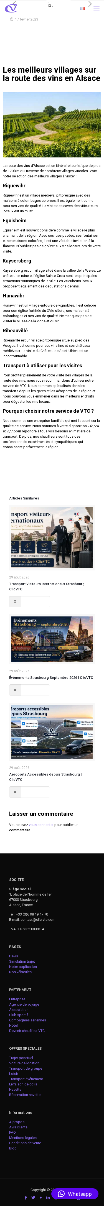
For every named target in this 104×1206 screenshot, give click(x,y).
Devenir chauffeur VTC (27, 1031)
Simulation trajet (22, 961)
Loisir (13, 1074)
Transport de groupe (25, 1068)
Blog (13, 1148)
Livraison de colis (23, 1084)
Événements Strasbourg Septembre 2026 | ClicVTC (51, 677)
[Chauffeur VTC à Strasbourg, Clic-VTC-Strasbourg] (11, 8)
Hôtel (13, 1025)
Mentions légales (23, 1138)
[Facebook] (26, 1197)
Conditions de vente (25, 1143)
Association (19, 1010)
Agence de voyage (24, 1004)
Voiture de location (24, 1063)
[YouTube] (41, 1197)
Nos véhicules (20, 972)
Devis (13, 956)
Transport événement (26, 1079)
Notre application (23, 967)
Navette (15, 1089)
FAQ (12, 1132)
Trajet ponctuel (21, 1058)
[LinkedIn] (48, 1197)
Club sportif (18, 1015)
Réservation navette (24, 1095)
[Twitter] (33, 1197)
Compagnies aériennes (27, 1020)
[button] (74, 1193)
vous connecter (41, 825)
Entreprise (17, 999)
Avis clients (18, 1127)
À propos (16, 1122)
